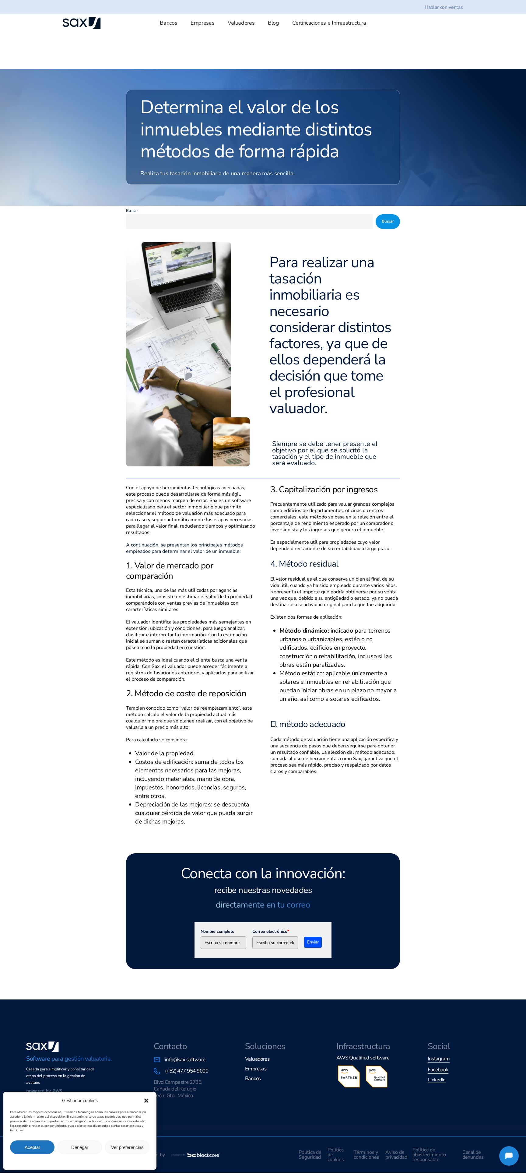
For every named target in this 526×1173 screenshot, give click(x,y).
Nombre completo (217, 931)
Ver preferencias (127, 1147)
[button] (146, 1100)
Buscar (132, 210)
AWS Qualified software (362, 1057)
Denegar (79, 1147)
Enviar (313, 942)
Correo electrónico (270, 931)
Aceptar (32, 1147)
